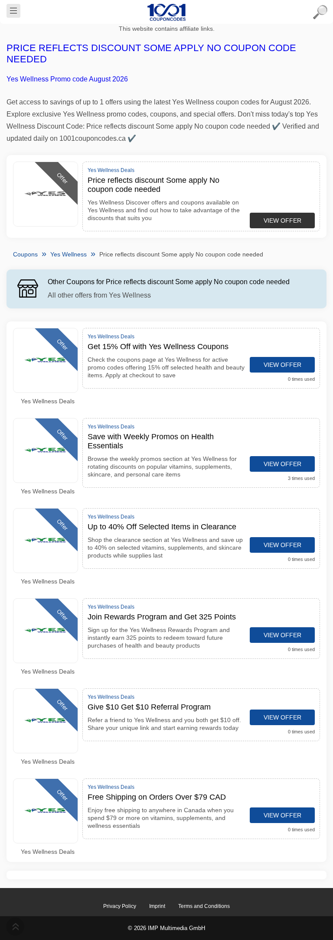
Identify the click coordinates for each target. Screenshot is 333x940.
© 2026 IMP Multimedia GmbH (166, 928)
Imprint (157, 906)
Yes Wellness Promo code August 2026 (67, 79)
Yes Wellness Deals (48, 401)
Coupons (25, 254)
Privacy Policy (119, 906)
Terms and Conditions (204, 906)
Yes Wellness (68, 254)
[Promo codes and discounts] (166, 12)
